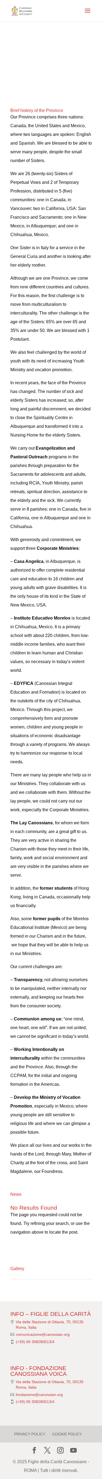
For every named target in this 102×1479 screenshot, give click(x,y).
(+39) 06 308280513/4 (35, 1342)
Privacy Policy (29, 1434)
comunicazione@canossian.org (43, 1334)
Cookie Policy (67, 1434)
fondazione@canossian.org (39, 1394)
